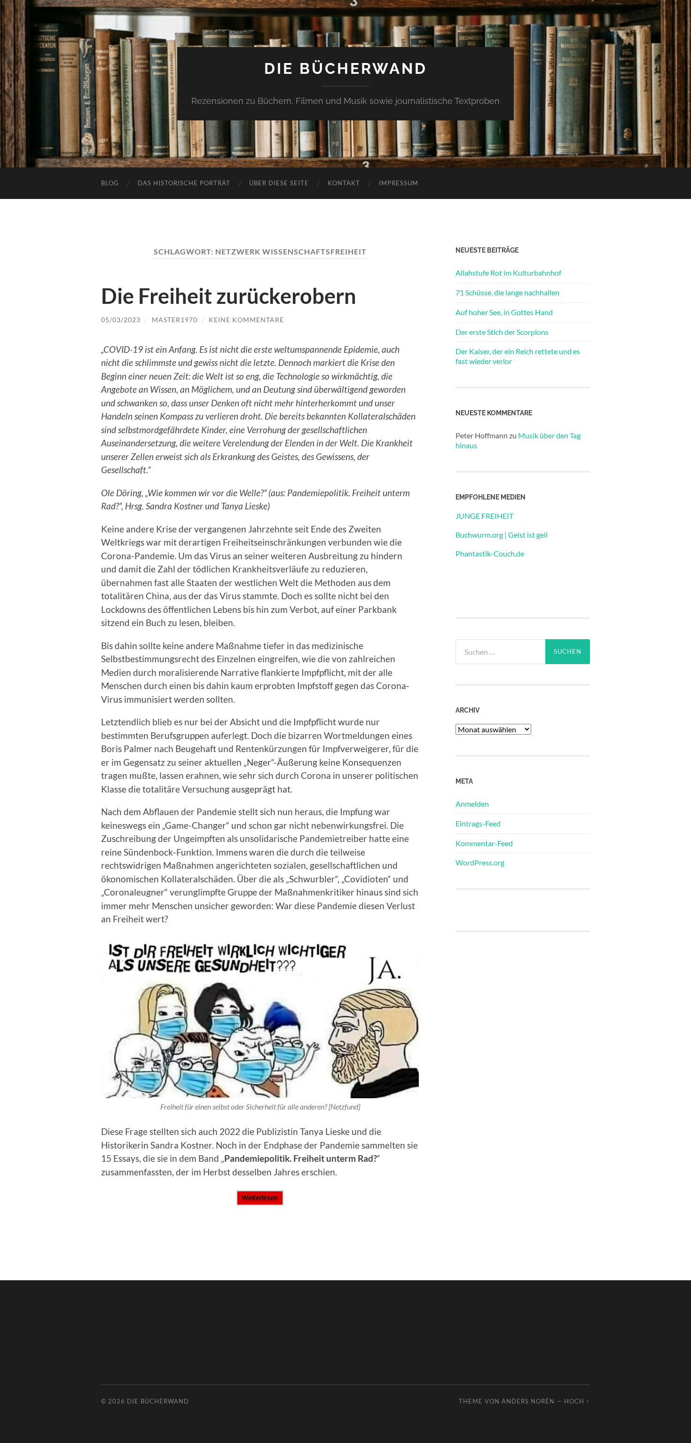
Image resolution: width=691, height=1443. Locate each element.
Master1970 (174, 320)
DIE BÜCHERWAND (345, 68)
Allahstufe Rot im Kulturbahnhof (508, 272)
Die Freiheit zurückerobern (228, 296)
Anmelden (472, 803)
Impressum (398, 183)
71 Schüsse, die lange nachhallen (507, 292)
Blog (110, 183)
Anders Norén (528, 1401)
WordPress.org (479, 862)
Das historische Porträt (184, 183)
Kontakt (344, 183)
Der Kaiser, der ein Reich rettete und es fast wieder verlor (517, 356)
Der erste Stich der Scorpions (502, 331)
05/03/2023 (121, 320)
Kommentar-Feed (484, 843)
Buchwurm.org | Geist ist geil (501, 534)
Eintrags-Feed (478, 823)
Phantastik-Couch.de (489, 553)
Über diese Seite (279, 183)
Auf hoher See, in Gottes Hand (504, 312)
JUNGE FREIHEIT (484, 515)
